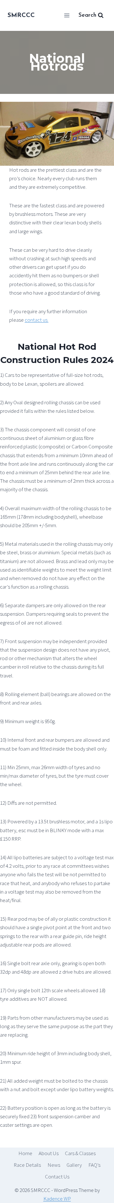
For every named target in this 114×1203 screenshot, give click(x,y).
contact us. (36, 319)
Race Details (27, 1164)
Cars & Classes (80, 1153)
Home (25, 1153)
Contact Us (57, 1176)
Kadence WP (57, 1198)
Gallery (74, 1164)
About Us (49, 1153)
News (54, 1164)
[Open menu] (67, 15)
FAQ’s (94, 1164)
